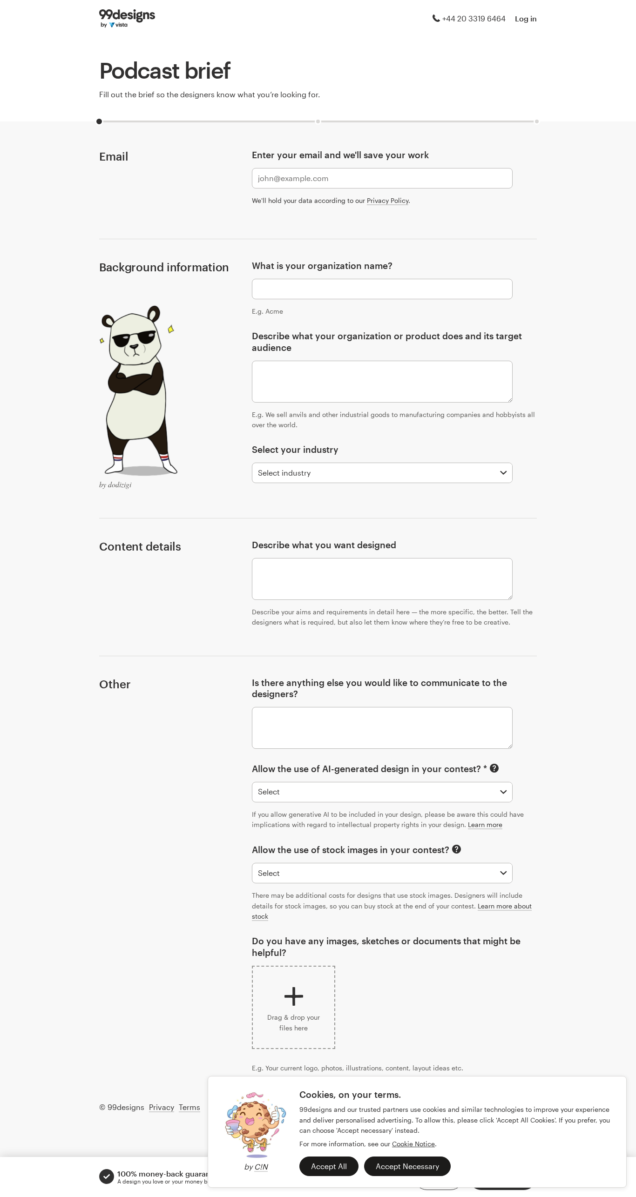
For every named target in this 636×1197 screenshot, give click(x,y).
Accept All (329, 1166)
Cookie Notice (413, 1144)
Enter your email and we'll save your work (340, 154)
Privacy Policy (387, 200)
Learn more (485, 824)
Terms (189, 1107)
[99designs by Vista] (127, 18)
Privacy (161, 1107)
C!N (261, 1166)
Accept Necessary (407, 1166)
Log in (526, 18)
